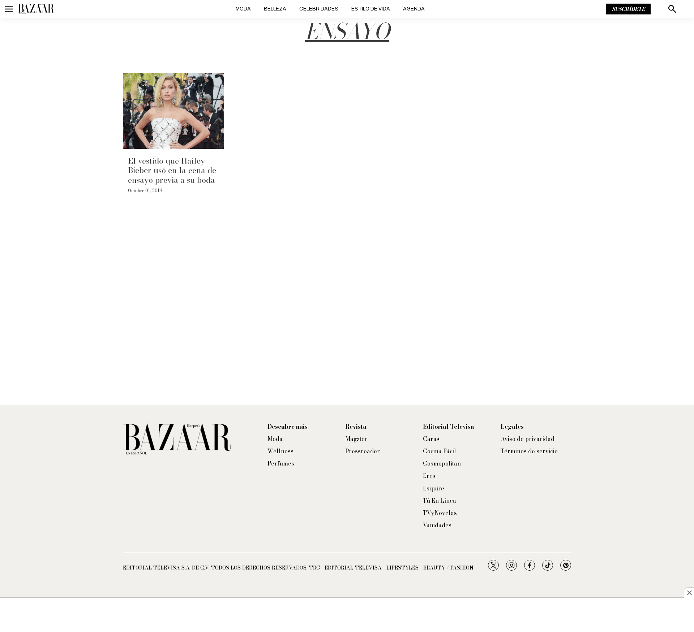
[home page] (36, 9)
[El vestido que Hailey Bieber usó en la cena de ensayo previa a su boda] (173, 111)
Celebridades (318, 9)
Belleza (275, 9)
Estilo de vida (370, 9)
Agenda (414, 9)
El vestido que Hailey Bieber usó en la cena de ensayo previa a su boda (172, 170)
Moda (243, 9)
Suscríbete (628, 9)
